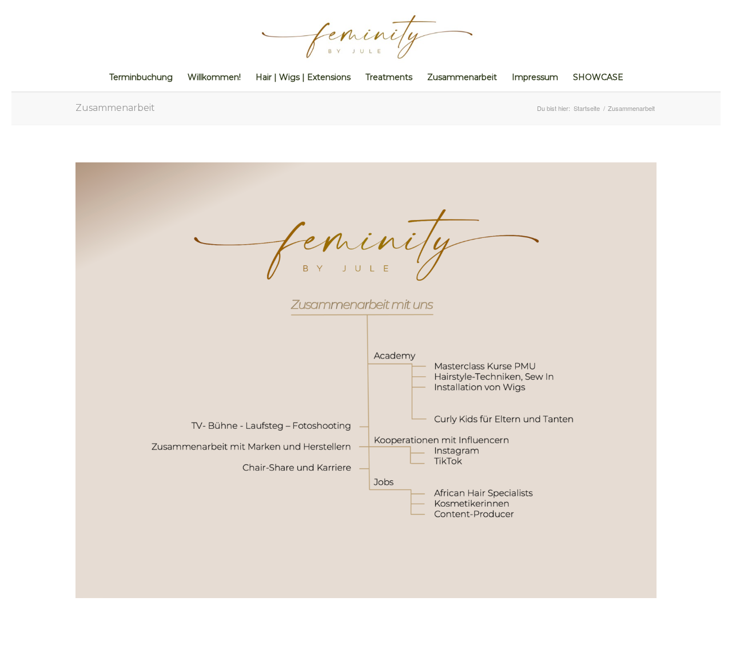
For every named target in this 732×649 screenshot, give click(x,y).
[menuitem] (141, 77)
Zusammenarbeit (115, 107)
